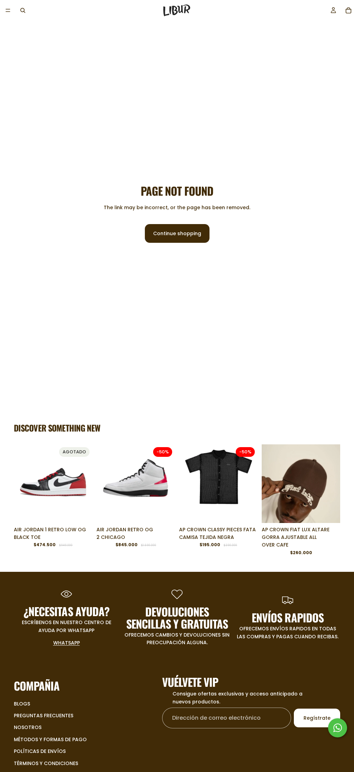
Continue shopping (177, 233)
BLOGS (22, 703)
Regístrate (317, 718)
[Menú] (8, 10)
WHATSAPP (66, 642)
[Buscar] (22, 10)
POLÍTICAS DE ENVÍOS (40, 751)
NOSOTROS (27, 727)
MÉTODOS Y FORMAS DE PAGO (50, 739)
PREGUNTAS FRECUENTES (43, 715)
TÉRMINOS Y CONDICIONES (46, 763)
